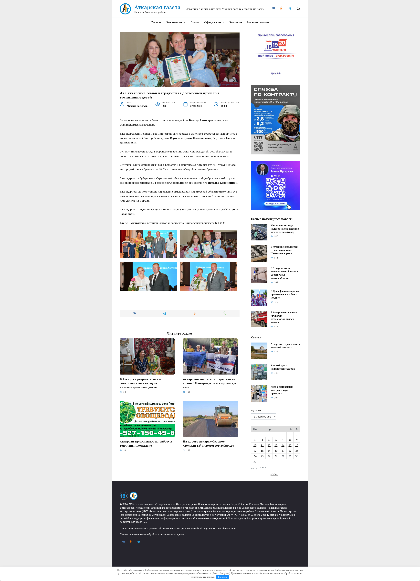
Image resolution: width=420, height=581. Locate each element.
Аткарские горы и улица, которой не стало (285, 346)
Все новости (174, 22)
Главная (156, 22)
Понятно (222, 576)
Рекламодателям (258, 22)
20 (275, 450)
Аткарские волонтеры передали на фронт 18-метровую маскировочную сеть (210, 383)
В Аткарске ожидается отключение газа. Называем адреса (284, 250)
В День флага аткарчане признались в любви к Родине (285, 294)
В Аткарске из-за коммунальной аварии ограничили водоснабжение (284, 273)
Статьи (195, 22)
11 (262, 445)
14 (283, 445)
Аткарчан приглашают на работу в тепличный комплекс (146, 443)
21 (283, 450)
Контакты (235, 22)
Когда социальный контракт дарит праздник (282, 390)
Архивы (256, 410)
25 (262, 456)
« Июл (274, 474)
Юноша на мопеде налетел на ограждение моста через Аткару (285, 229)
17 (254, 450)
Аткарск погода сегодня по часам (243, 9)
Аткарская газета (157, 7)
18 (262, 450)
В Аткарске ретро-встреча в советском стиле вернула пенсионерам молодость (140, 383)
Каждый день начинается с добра (283, 367)
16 (296, 445)
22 (290, 450)
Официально (212, 22)
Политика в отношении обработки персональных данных (153, 534)
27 (275, 456)
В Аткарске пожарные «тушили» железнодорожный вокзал (284, 317)
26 (269, 456)
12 (269, 445)
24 (254, 456)
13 (275, 445)
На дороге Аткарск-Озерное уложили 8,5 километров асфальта (208, 443)
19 (269, 450)
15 (290, 445)
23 (296, 450)
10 (254, 445)
